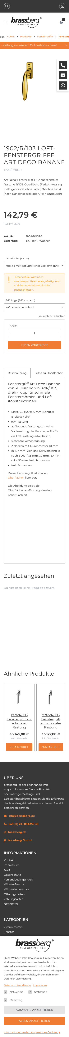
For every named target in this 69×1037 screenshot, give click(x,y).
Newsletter (11, 904)
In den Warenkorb (34, 345)
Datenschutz (12, 874)
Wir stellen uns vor (16, 889)
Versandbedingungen (18, 879)
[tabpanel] (34, 470)
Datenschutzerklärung (17, 985)
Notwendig (17, 991)
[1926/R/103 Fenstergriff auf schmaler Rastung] (19, 697)
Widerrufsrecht (14, 884)
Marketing (16, 1000)
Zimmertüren (13, 927)
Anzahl (14, 325)
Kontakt (9, 860)
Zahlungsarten (13, 899)
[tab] (17, 373)
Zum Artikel (19, 747)
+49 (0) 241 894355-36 (23, 824)
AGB (7, 870)
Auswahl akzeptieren (34, 1010)
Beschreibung (17, 373)
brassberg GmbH (20, 840)
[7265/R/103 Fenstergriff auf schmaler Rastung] (51, 697)
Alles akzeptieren (34, 1021)
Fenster (9, 932)
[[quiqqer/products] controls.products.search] (7, 6)
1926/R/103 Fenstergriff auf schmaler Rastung (19, 721)
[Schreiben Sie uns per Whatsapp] (63, 85)
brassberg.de (17, 832)
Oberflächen (16, 477)
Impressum (11, 865)
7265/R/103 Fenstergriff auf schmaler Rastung (50, 721)
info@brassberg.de (21, 816)
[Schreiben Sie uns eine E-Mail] (63, 75)
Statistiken (40, 991)
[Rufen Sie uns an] (63, 65)
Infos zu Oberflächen (49, 373)
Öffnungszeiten (14, 894)
